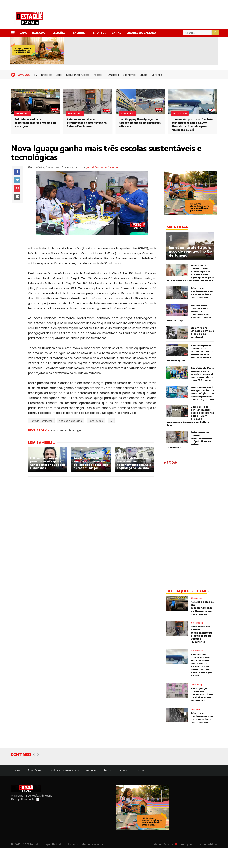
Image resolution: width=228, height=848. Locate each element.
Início (16, 770)
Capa (23, 33)
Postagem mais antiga (66, 430)
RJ (111, 420)
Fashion (79, 33)
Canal (116, 33)
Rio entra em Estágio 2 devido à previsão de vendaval (202, 332)
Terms (108, 770)
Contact (141, 770)
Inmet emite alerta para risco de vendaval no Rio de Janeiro (190, 251)
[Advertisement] (187, 527)
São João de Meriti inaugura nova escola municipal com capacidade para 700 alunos (202, 374)
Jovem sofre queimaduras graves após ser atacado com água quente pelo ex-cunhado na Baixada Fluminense (190, 273)
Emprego (113, 75)
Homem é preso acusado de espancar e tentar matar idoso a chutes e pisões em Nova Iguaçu (190, 353)
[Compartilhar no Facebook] (17, 172)
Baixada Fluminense (41, 420)
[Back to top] (219, 839)
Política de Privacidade (65, 770)
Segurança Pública (77, 75)
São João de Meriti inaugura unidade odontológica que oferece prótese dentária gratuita (202, 393)
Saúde (143, 75)
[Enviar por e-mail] (17, 197)
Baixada (38, 33)
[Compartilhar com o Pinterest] (17, 188)
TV (35, 75)
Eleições (58, 33)
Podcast (99, 75)
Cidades (124, 770)
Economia (129, 75)
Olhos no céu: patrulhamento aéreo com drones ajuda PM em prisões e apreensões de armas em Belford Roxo (190, 415)
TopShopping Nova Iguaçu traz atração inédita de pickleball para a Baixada (140, 123)
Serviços (157, 75)
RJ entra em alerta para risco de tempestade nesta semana (202, 292)
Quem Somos (35, 770)
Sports (98, 33)
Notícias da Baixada (70, 420)
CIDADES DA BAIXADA (141, 33)
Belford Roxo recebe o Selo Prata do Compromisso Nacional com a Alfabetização (188, 313)
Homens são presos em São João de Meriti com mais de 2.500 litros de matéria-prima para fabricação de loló (192, 124)
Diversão (46, 75)
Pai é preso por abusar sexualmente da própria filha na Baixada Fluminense (87, 123)
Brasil (59, 75)
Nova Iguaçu (96, 420)
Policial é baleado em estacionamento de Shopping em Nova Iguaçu (35, 123)
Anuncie (91, 770)
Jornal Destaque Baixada (102, 167)
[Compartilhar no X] (17, 180)
